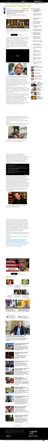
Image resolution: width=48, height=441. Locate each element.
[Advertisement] (17, 110)
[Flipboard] (38, 1)
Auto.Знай (20, 3)
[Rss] (37, 1)
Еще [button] (43, 3)
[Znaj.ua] (24, 1)
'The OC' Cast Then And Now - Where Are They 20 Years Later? (17, 296)
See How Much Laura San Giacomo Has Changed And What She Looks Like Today (38, 76)
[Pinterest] (40, 1)
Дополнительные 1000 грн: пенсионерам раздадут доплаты (17, 166)
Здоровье (37, 3)
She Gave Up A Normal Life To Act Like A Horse (10, 296)
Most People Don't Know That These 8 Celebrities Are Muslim (25, 296)
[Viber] (36, 1)
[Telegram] (34, 1)
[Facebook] (4, 8)
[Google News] (36, 431)
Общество (30, 3)
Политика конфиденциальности (9, 434)
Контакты (21, 434)
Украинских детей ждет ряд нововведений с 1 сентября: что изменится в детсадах (17, 172)
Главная (6, 3)
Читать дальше (17, 425)
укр (5, 1)
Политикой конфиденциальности (26, 440)
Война (27, 3)
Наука (41, 3)
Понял (43, 440)
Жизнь (24, 3)
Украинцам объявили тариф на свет (13, 170)
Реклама (15, 434)
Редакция (18, 434)
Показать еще (26, 174)
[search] (42, 1)
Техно (34, 3)
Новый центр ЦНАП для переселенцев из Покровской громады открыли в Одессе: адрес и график (17, 168)
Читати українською (25, 8)
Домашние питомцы (15, 3)
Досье (10, 3)
